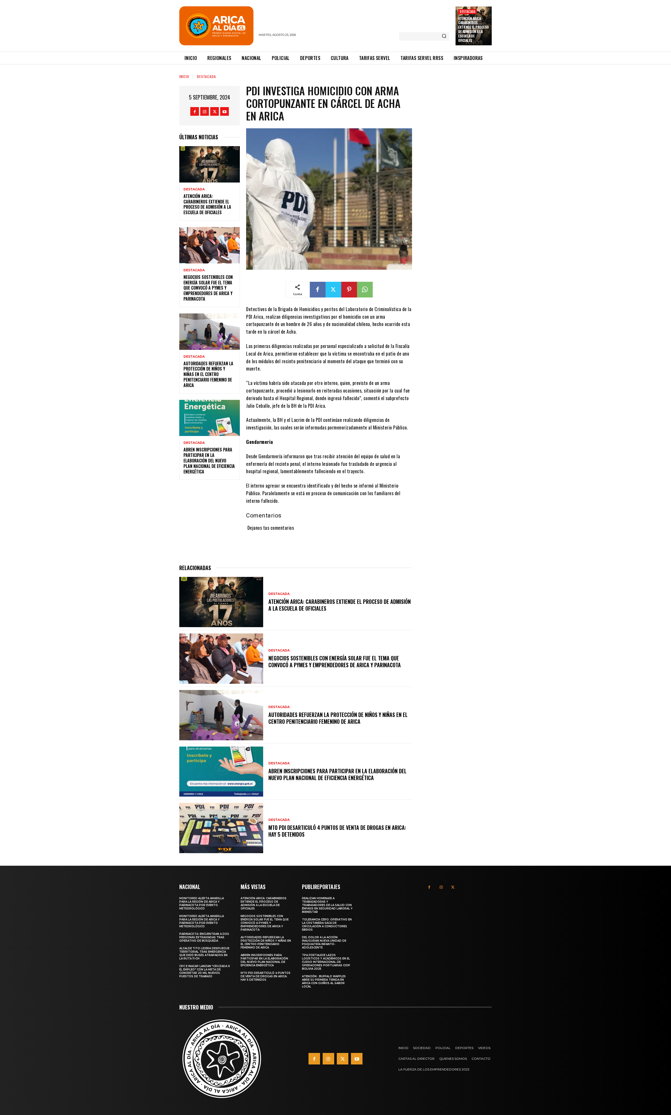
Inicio (184, 76)
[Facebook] (194, 111)
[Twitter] (214, 111)
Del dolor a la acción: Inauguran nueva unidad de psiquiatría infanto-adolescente (324, 942)
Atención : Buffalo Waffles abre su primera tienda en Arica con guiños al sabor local (324, 981)
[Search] (444, 36)
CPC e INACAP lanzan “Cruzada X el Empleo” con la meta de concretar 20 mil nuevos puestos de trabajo (204, 971)
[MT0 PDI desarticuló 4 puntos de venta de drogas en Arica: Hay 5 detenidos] (221, 828)
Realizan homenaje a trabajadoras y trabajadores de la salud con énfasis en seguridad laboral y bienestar (327, 905)
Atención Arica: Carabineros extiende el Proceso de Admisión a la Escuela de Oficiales (473, 29)
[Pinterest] (349, 289)
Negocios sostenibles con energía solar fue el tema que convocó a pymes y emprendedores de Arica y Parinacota (208, 288)
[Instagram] (204, 111)
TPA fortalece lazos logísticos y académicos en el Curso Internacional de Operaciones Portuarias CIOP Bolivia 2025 (326, 961)
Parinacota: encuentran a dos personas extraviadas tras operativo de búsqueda (204, 937)
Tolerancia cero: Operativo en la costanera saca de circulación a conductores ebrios (327, 924)
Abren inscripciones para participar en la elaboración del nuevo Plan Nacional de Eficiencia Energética (209, 460)
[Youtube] (224, 111)
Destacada (467, 11)
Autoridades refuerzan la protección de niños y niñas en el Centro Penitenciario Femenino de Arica (208, 374)
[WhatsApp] (365, 289)
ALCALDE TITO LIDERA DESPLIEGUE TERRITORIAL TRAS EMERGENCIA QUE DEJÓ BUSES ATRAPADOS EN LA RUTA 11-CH (204, 953)
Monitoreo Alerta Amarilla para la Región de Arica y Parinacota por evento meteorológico (201, 903)
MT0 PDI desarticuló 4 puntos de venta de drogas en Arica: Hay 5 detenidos (337, 831)
